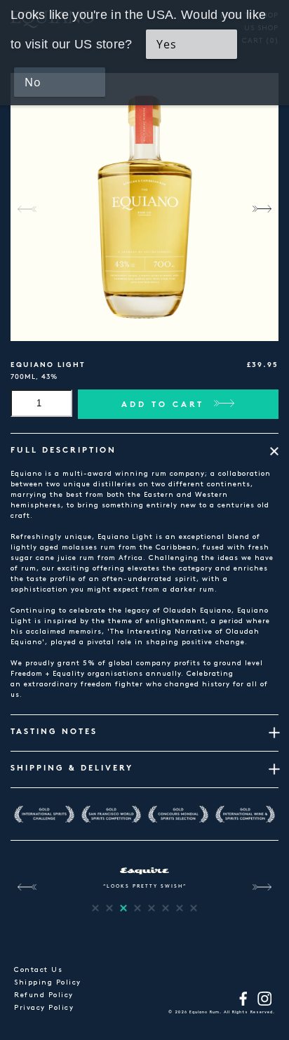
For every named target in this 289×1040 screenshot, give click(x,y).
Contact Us (38, 969)
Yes (166, 44)
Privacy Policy (44, 1007)
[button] (262, 209)
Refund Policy (44, 995)
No (33, 82)
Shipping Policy (47, 982)
